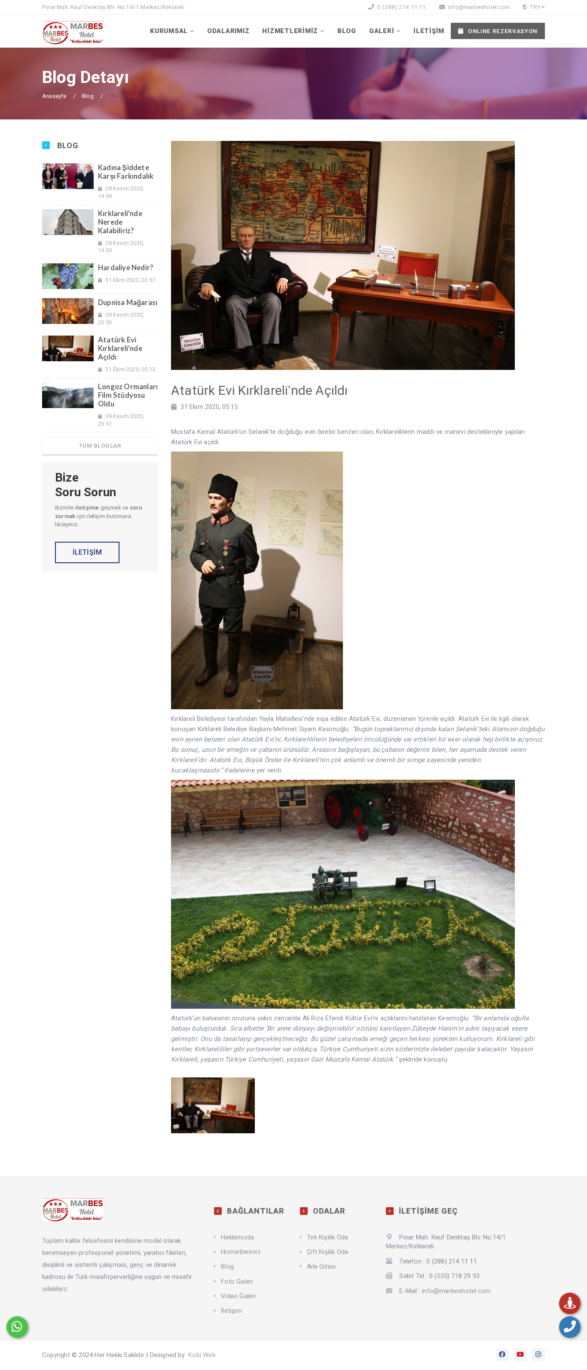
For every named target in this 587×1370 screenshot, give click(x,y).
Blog (88, 95)
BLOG (346, 31)
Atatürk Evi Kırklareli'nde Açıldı (120, 348)
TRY (535, 6)
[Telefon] (570, 1327)
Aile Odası (321, 1266)
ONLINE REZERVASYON (503, 30)
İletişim (231, 1311)
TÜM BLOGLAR (100, 445)
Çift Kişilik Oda (327, 1252)
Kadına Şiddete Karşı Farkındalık (125, 171)
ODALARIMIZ (228, 31)
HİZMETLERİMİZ (290, 31)
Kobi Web (202, 1355)
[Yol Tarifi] (570, 1303)
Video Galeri (238, 1296)
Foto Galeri (237, 1281)
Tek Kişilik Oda (327, 1237)
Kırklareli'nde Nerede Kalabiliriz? (120, 222)
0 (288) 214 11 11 (401, 6)
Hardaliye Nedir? (125, 267)
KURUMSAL (169, 31)
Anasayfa (54, 95)
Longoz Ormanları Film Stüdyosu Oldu (128, 395)
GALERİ (381, 31)
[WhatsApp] (17, 1327)
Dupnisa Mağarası (127, 302)
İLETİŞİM (428, 31)
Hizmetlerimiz (241, 1252)
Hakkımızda (237, 1237)
